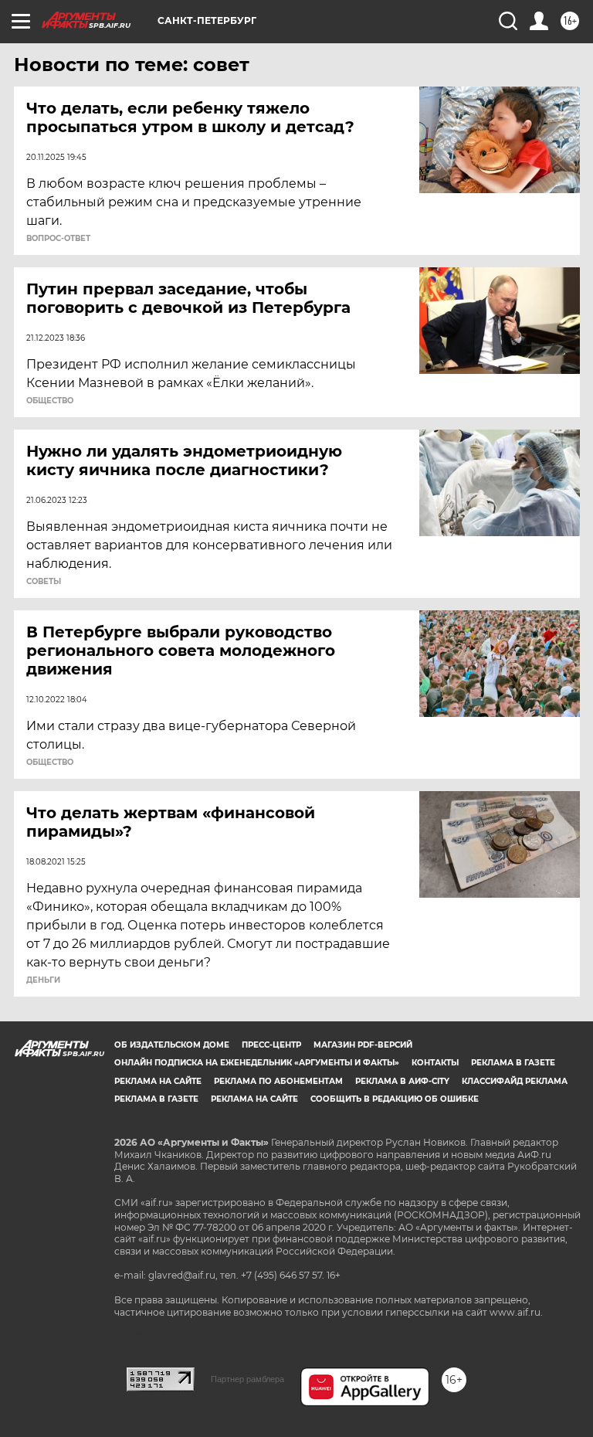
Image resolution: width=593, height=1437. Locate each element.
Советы (43, 582)
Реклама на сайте (158, 1081)
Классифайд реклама (515, 1081)
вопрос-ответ (58, 239)
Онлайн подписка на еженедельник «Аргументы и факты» (256, 1063)
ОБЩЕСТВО (49, 401)
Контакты (435, 1063)
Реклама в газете (513, 1063)
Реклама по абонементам (278, 1081)
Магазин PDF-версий (362, 1045)
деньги (43, 980)
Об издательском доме (171, 1045)
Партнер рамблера (247, 1379)
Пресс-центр (271, 1045)
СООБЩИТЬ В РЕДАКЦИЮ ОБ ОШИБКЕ (394, 1099)
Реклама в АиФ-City (402, 1081)
